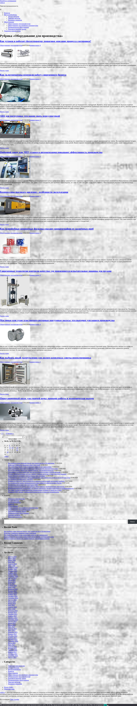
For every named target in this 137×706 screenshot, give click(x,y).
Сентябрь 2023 (13, 620)
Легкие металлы (13, 500)
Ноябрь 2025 (12, 573)
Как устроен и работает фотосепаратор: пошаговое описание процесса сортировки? (45, 41)
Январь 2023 (12, 634)
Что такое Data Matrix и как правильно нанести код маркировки (30, 467)
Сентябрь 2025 (13, 576)
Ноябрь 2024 (12, 594)
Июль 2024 (12, 602)
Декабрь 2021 (12, 650)
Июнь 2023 (12, 625)
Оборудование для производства (11, 45)
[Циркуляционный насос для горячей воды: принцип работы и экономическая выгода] (15, 420)
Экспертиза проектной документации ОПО (23, 485)
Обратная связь (9, 689)
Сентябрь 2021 (13, 656)
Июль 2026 (12, 558)
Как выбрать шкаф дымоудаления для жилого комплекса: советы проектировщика (45, 357)
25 (7, 452)
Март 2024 (11, 609)
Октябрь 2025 (12, 575)
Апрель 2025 (12, 585)
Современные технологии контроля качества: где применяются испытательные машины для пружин (55, 271)
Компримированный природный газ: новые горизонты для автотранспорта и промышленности (41, 488)
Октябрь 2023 (12, 618)
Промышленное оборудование (18, 513)
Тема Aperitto (14, 699)
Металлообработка (14, 502)
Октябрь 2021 (12, 654)
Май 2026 (11, 562)
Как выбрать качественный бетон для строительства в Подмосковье (31, 463)
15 (6, 433)
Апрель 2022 (12, 647)
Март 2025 (11, 587)
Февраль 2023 (12, 632)
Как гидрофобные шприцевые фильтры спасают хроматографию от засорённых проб (47, 228)
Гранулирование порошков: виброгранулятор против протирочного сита (33, 468)
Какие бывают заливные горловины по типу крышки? (26, 476)
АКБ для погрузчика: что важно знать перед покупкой (30, 116)
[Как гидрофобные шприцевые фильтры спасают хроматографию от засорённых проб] (15, 256)
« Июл (6, 456)
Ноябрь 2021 (12, 652)
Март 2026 (11, 566)
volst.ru (2, 2)
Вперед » (11, 433)
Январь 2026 (12, 569)
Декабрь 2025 (12, 571)
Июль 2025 (12, 580)
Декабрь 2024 (12, 593)
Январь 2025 (12, 591)
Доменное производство (16, 499)
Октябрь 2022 (12, 639)
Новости (11, 504)
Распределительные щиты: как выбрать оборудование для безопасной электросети (36, 486)
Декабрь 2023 (12, 614)
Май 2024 (11, 605)
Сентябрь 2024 (13, 598)
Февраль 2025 (12, 589)
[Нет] (108, 705)
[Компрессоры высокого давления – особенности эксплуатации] (15, 214)
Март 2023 (11, 630)
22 (17, 450)
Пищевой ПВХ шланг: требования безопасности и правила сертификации (33, 492)
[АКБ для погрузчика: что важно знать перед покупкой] (15, 137)
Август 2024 (12, 600)
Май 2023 (11, 627)
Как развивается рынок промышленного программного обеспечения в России (35, 483)
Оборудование (13, 506)
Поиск (6, 518)
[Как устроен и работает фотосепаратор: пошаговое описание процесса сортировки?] (15, 60)
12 (10, 448)
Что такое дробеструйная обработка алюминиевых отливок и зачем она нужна (35, 490)
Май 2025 (11, 584)
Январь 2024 (12, 612)
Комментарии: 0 (35, 45)
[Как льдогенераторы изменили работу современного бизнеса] (15, 101)
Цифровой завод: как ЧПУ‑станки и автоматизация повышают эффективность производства (51, 152)
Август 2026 (12, 557)
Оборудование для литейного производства (23, 508)
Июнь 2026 (12, 560)
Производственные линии (17, 511)
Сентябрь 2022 (13, 641)
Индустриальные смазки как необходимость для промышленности (31, 470)
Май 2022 (11, 645)
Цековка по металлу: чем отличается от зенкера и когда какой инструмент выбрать (36, 481)
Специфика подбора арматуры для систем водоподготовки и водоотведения (34, 472)
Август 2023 (12, 621)
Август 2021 (12, 657)
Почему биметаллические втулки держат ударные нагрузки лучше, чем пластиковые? (37, 474)
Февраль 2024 (12, 611)
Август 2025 (12, 578)
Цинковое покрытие (15, 517)
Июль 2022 (12, 643)
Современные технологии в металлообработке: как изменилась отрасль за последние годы (39, 477)
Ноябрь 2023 (12, 616)
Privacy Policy (8, 687)
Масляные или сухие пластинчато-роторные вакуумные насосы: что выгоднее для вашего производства (57, 320)
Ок (105, 705)
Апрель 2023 (12, 629)
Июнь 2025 (12, 582)
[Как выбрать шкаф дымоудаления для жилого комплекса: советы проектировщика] (15, 384)
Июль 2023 (12, 623)
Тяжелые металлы (14, 515)
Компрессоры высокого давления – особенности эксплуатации (34, 192)
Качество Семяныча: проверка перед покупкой (24, 465)
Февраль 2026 (12, 567)
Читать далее (4, 70)
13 (12, 448)
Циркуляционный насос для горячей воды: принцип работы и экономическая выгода (47, 398)
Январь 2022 (12, 648)
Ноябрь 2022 (12, 638)
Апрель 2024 (12, 607)
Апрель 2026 (12, 564)
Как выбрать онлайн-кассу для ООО (20, 479)
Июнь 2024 (12, 603)
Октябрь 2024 (12, 596)
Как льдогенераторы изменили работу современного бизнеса (33, 74)
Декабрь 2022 (12, 636)
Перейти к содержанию (8, 1)
